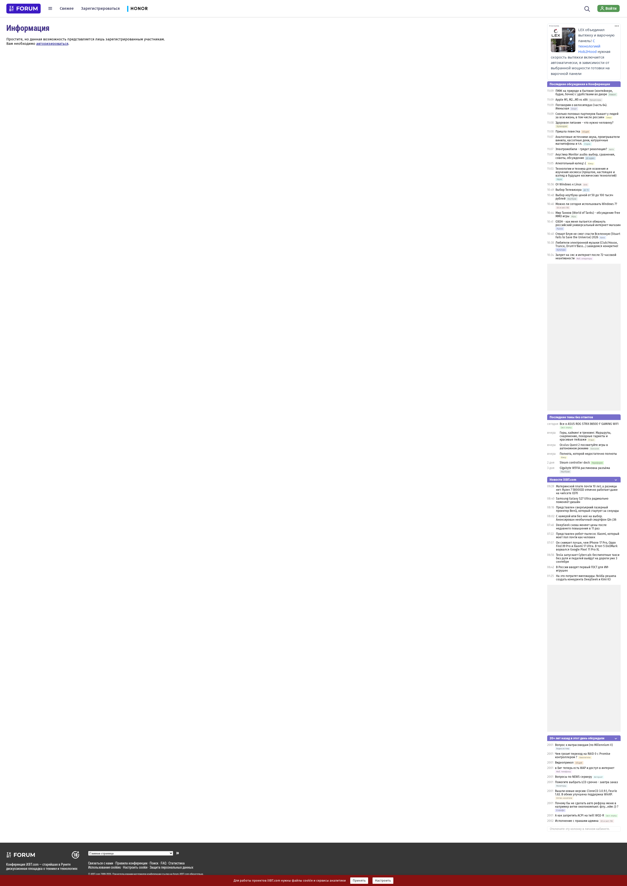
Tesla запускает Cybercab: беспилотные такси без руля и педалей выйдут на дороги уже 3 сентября (587, 558)
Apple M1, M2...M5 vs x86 (571, 99)
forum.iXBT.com (181, 874)
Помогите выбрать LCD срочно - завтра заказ (586, 782)
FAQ (163, 863)
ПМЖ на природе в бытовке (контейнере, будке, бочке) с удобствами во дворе (584, 92)
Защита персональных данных (171, 867)
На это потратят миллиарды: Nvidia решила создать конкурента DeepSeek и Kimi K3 (586, 577)
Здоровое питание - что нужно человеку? (584, 122)
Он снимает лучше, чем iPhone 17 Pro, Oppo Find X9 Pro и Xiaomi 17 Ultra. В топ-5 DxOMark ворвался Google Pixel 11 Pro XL (586, 546)
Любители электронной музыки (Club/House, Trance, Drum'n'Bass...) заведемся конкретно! (586, 244)
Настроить (383, 881)
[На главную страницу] (23, 8)
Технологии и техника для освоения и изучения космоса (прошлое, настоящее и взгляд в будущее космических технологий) (585, 172)
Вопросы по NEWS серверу (573, 776)
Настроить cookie (135, 867)
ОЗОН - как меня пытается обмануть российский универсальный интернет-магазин (588, 223)
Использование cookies (104, 867)
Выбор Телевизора (568, 190)
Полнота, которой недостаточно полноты (588, 453)
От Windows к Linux (568, 184)
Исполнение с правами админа (577, 821)
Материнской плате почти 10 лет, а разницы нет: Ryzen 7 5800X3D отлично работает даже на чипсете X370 (587, 490)
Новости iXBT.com (563, 479)
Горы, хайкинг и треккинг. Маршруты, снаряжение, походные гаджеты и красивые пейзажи (585, 436)
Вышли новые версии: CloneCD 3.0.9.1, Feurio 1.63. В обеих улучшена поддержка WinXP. (586, 792)
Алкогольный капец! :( (570, 163)
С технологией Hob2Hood (589, 46)
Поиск (154, 863)
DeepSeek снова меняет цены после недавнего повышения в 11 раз (581, 526)
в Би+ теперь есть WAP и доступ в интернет (584, 768)
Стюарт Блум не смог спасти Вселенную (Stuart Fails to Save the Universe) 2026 (587, 235)
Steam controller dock (575, 462)
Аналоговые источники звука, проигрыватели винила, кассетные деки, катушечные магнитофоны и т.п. (587, 140)
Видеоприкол (564, 762)
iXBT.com (95, 874)
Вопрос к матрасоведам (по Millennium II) (584, 745)
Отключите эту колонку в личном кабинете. (580, 829)
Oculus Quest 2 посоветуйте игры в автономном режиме (584, 446)
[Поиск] (587, 8)
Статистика (177, 863)
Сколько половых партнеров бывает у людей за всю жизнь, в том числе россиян (586, 115)
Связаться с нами (100, 863)
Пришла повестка (567, 131)
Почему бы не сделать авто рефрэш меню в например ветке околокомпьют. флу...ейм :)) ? (586, 805)
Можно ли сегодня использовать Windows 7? (586, 204)
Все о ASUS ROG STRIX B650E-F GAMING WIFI (589, 424)
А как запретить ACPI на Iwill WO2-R (579, 815)
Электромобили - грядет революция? (581, 149)
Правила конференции (131, 863)
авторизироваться (52, 43)
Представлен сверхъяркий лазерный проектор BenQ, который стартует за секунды (587, 509)
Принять (359, 881)
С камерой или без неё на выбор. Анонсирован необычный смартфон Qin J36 (586, 518)
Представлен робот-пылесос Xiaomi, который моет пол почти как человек (587, 535)
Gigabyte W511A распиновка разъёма (585, 468)
